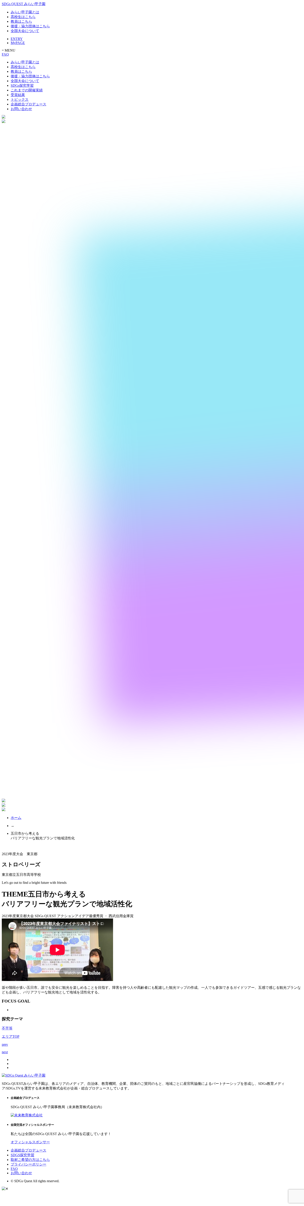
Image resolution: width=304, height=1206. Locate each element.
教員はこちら (21, 21)
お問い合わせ (21, 109)
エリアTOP (10, 1036)
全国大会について (25, 31)
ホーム (16, 818)
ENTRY (17, 39)
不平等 (7, 1028)
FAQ (5, 54)
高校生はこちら (23, 17)
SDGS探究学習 (22, 1155)
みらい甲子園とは (25, 12)
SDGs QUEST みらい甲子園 (23, 4)
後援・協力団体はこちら (30, 26)
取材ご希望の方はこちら (30, 1160)
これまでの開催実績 (27, 90)
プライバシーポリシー (28, 1164)
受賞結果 (18, 95)
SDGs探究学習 (22, 85)
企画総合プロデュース (28, 104)
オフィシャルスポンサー (30, 1142)
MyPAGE (18, 43)
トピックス (19, 99)
